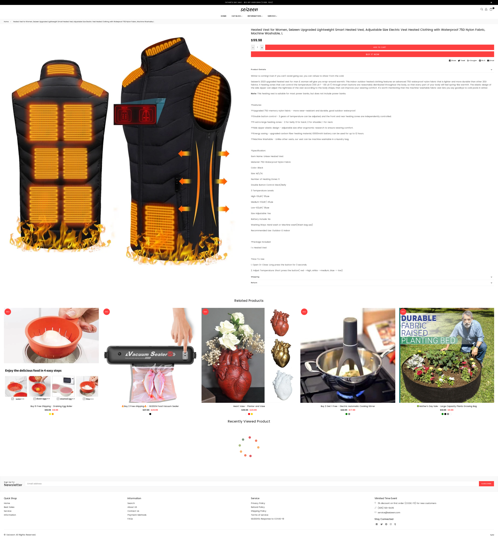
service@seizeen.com (389, 512)
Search (131, 503)
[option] (125, 149)
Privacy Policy (258, 503)
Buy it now (372, 54)
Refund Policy (258, 507)
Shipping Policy (258, 511)
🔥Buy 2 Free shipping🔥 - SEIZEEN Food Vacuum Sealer (51, 406)
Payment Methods (136, 514)
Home (223, 16)
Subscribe (486, 483)
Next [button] (496, 363)
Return (254, 283)
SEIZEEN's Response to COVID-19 (267, 518)
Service (272, 16)
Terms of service (259, 514)
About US (132, 507)
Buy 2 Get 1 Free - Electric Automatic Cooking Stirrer (249, 406)
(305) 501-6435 (386, 507)
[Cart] (491, 9)
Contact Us (133, 511)
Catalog (236, 16)
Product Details (258, 69)
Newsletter (13, 484)
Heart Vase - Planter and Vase (150, 406)
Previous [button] (2, 363)
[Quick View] (96, 314)
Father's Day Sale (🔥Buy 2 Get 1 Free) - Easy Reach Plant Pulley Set (446, 406)
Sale (7, 312)
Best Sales (9, 507)
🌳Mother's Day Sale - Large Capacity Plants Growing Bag (348, 406)
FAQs (130, 518)
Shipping (255, 277)
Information (254, 16)
